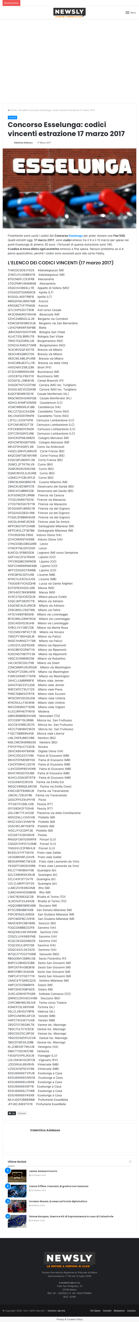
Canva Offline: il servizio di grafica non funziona (58, 1186)
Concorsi (22, 1113)
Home (13, 110)
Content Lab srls (56, 1310)
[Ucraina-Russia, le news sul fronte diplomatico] (17, 1206)
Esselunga (76, 235)
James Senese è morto (43, 1171)
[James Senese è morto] (17, 1176)
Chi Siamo (95, 1310)
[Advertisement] (69, 33)
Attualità (23, 110)
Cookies (131, 1310)
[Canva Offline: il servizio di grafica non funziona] (17, 1191)
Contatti (107, 1310)
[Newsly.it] (69, 12)
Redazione (119, 1310)
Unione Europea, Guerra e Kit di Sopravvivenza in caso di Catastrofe (71, 1216)
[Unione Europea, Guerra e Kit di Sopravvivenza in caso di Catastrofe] (17, 1221)
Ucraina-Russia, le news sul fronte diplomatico (58, 1201)
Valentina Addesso (23, 142)
